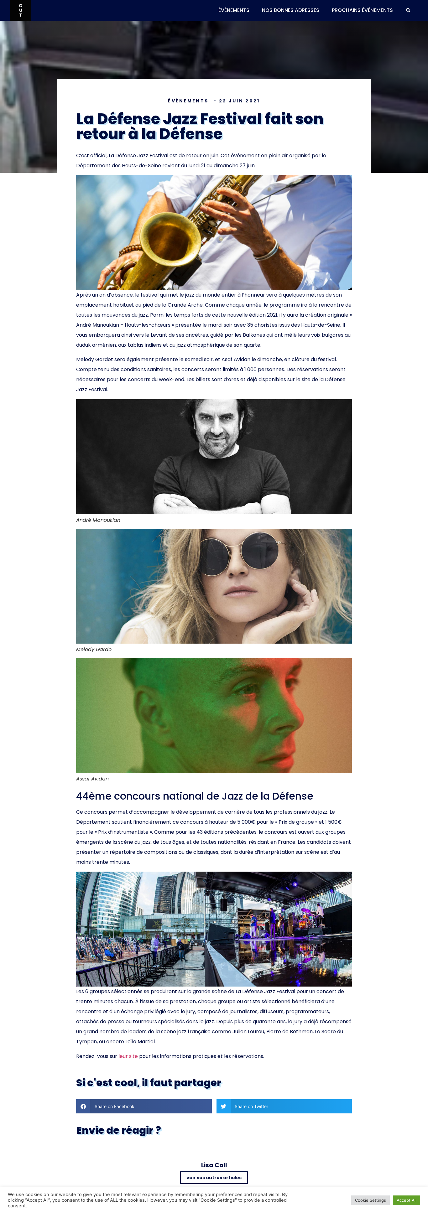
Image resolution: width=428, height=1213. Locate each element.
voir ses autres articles (214, 1177)
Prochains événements (362, 10)
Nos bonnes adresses (290, 10)
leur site (128, 1056)
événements (233, 10)
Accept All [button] (406, 1200)
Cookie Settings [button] (370, 1200)
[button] (408, 10)
